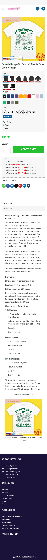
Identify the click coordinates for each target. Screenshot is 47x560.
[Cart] (43, 9)
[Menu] (3, 8)
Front (7, 125)
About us (5, 489)
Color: (5, 92)
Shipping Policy (7, 522)
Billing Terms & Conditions (11, 528)
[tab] (23, 203)
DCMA (4, 501)
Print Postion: (7, 122)
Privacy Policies (7, 498)
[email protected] (11, 389)
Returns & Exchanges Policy (12, 516)
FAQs (3, 504)
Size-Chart (5, 492)
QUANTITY (5, 144)
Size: (5, 108)
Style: (5, 73)
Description (8, 203)
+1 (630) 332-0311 (12, 465)
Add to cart (28, 149)
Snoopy (14, 180)
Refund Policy (8, 208)
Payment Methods (8, 525)
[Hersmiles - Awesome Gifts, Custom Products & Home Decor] (20, 8)
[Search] (37, 9)
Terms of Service (8, 495)
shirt (10, 180)
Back (6, 128)
